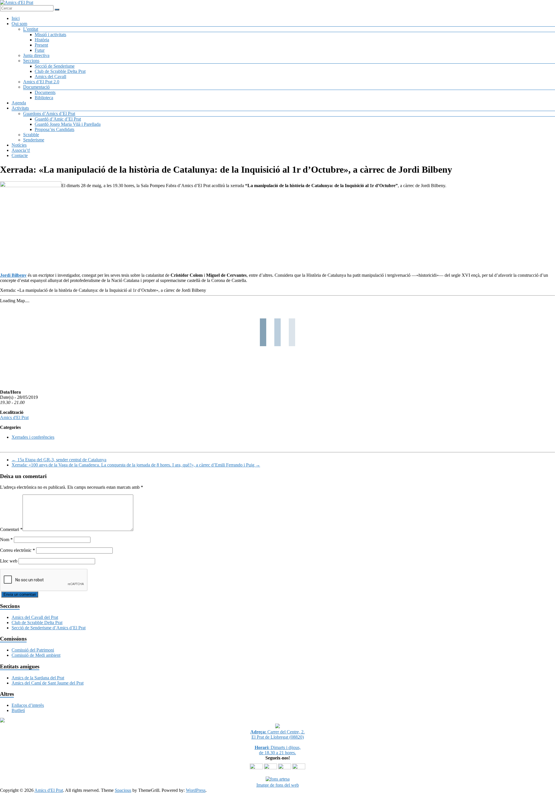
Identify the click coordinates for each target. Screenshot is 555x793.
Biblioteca (44, 97)
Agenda (19, 102)
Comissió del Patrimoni (33, 650)
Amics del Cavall (50, 76)
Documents (45, 92)
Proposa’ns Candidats (54, 129)
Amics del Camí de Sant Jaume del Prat (48, 682)
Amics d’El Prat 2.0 (41, 81)
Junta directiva (36, 55)
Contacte (20, 155)
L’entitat (30, 29)
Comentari (11, 529)
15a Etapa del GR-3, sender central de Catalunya (59, 459)
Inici (16, 18)
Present (41, 45)
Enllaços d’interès (28, 705)
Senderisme (33, 139)
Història (42, 39)
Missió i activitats (50, 34)
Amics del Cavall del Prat (35, 617)
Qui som (19, 23)
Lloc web (8, 560)
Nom (6, 539)
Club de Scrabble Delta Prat (60, 71)
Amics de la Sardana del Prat (38, 677)
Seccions (31, 60)
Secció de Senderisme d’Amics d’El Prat (49, 627)
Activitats (20, 108)
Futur (40, 50)
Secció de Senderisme (55, 66)
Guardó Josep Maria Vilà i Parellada (68, 124)
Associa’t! (21, 150)
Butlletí (18, 710)
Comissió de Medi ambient (36, 655)
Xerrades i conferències (33, 437)
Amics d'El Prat (14, 417)
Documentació (36, 86)
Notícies (19, 145)
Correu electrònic (17, 550)
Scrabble (31, 134)
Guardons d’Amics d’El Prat (49, 113)
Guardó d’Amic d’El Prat (58, 119)
